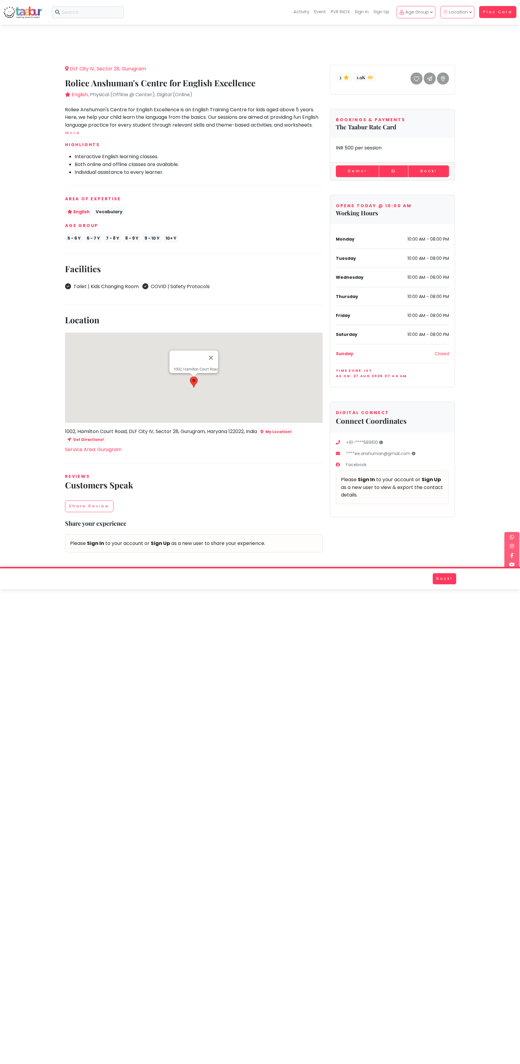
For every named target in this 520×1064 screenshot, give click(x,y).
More (72, 132)
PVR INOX (340, 12)
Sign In (362, 12)
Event (320, 12)
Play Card (497, 11)
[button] (194, 382)
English (80, 94)
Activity (301, 12)
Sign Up (381, 12)
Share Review (89, 506)
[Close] (211, 358)
